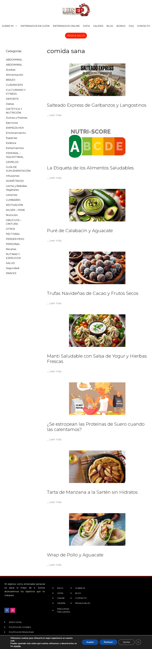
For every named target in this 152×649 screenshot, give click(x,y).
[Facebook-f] (7, 610)
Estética (11, 142)
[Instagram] (12, 610)
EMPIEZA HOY (15, 127)
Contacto (143, 26)
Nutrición (12, 215)
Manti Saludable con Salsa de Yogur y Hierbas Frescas (97, 358)
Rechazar (108, 642)
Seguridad (12, 268)
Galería (98, 26)
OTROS (10, 228)
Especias (11, 137)
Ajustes (126, 642)
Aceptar (90, 642)
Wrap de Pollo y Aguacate (75, 555)
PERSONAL (13, 244)
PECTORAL (13, 233)
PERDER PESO (15, 238)
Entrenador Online (66, 26)
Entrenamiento (16, 132)
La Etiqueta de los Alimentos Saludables (90, 168)
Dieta (86, 26)
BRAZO (10, 79)
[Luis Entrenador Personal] (76, 9)
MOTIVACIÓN (14, 204)
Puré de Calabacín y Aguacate (80, 230)
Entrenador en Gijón (35, 26)
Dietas (10, 103)
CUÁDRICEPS (14, 84)
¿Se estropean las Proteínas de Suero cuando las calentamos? (96, 426)
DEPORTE (12, 98)
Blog (110, 26)
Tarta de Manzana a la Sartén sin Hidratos (92, 492)
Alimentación (14, 74)
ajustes (17, 646)
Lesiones (11, 194)
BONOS (121, 26)
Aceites (10, 69)
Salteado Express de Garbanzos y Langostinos (96, 105)
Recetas (11, 249)
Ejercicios (12, 122)
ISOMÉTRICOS (15, 180)
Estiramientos (15, 148)
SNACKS (11, 273)
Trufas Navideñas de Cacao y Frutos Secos (92, 293)
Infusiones (12, 175)
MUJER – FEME (15, 210)
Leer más (55, 115)
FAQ (131, 26)
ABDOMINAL (14, 59)
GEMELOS (12, 162)
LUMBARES (13, 199)
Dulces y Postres (16, 117)
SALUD (10, 263)
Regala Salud (76, 35)
